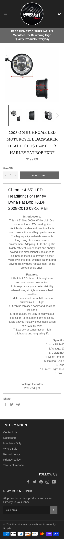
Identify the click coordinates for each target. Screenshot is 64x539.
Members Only (12, 443)
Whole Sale (10, 448)
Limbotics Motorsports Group (27, 524)
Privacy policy (12, 459)
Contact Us (10, 432)
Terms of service (13, 465)
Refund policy (11, 454)
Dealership (9, 437)
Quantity (8, 168)
